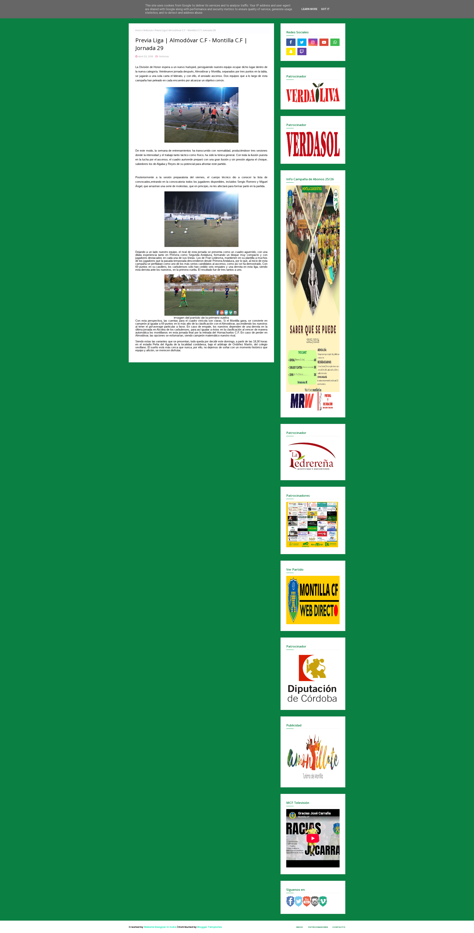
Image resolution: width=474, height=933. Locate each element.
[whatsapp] (335, 42)
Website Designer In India (160, 927)
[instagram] (313, 42)
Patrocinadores (318, 927)
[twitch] (302, 51)
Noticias (148, 30)
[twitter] (302, 42)
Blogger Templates (209, 927)
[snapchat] (291, 51)
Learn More (309, 9)
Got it (325, 9)
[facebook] (291, 42)
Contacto (338, 927)
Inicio (138, 30)
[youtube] (324, 42)
